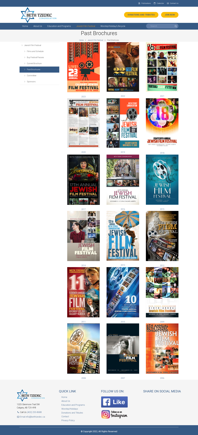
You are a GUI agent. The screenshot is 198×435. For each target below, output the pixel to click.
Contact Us (174, 3)
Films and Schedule (35, 51)
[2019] (123, 147)
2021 (162, 96)
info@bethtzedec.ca (35, 417)
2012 (162, 265)
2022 (123, 96)
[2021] (162, 91)
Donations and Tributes (72, 412)
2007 (123, 378)
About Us (65, 401)
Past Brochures (33, 69)
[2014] (83, 260)
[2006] (162, 373)
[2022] (123, 91)
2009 (162, 322)
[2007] (123, 373)
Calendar (160, 3)
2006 (162, 378)
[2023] (83, 91)
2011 (83, 322)
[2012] (162, 260)
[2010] (123, 317)
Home (81, 40)
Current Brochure (34, 63)
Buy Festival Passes (35, 57)
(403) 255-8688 (34, 412)
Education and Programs (73, 405)
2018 (162, 153)
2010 (123, 322)
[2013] (123, 260)
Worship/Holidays (69, 409)
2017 (83, 209)
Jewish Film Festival (95, 40)
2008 (83, 378)
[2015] (83, 204)
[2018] (162, 148)
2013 (123, 265)
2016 (123, 209)
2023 (83, 97)
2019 (123, 152)
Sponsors (31, 82)
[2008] (83, 373)
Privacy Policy (68, 420)
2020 (83, 152)
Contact (65, 416)
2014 (83, 265)
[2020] (83, 147)
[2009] (162, 317)
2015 (162, 209)
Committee (31, 75)
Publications (146, 3)
